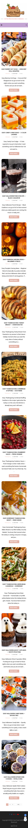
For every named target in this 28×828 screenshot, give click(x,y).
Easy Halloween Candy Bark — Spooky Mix (14, 714)
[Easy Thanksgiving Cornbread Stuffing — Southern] (14, 369)
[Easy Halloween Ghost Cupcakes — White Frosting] (14, 630)
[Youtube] (18, 814)
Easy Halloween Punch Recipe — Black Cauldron (14, 197)
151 (18, 804)
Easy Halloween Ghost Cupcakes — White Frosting (14, 651)
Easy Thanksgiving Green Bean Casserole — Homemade (14, 585)
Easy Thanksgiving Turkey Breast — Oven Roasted (14, 324)
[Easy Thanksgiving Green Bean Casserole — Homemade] (14, 564)
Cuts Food (15, 73)
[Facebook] (9, 814)
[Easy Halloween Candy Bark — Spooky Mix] (14, 693)
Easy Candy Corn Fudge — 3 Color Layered (14, 134)
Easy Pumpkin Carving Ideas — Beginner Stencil (14, 260)
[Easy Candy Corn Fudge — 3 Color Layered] (14, 113)
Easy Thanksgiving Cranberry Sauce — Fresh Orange (14, 453)
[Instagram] (11, 814)
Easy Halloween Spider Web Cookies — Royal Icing (14, 778)
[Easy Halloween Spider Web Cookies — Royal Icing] (14, 757)
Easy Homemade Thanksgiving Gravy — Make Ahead (14, 519)
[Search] (26, 25)
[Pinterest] (13, 814)
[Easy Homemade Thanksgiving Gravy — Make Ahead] (14, 498)
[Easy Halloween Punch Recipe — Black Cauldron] (14, 176)
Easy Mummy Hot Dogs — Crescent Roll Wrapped (14, 70)
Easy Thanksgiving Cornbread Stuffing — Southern (14, 390)
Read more (13, 90)
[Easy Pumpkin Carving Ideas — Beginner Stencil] (14, 239)
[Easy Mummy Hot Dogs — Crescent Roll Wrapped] (14, 49)
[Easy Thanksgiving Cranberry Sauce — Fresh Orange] (14, 432)
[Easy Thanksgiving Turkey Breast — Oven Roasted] (14, 303)
